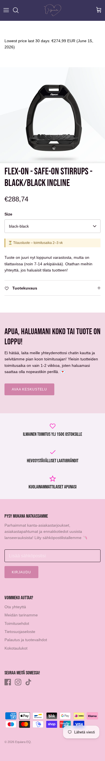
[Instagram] (18, 682)
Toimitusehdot (16, 623)
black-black (19, 226)
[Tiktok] (28, 682)
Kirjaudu (21, 572)
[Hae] (18, 10)
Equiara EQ (23, 742)
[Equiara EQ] (52, 10)
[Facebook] (7, 682)
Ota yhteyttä (15, 607)
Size (8, 214)
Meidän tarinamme (21, 615)
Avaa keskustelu (29, 389)
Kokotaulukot (15, 648)
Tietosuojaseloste (19, 631)
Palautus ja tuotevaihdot (25, 639)
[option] (52, 115)
